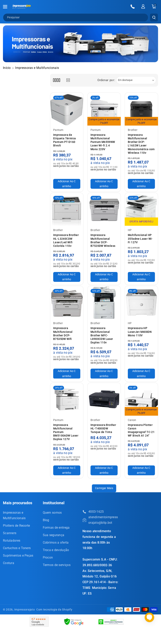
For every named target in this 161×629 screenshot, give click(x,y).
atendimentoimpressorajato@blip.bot (103, 519)
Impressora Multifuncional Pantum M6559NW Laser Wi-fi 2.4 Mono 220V (103, 142)
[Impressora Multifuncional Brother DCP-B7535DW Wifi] (66, 302)
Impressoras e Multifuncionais (14, 515)
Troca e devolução (56, 550)
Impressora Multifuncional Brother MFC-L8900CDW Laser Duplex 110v (102, 335)
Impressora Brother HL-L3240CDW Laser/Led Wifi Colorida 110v (66, 240)
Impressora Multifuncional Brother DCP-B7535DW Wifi (63, 333)
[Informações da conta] (143, 6)
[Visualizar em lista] (68, 80)
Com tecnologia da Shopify (54, 609)
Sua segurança (53, 535)
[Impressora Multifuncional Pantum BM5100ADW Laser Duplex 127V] (66, 399)
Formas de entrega (56, 527)
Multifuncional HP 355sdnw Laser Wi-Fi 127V (140, 238)
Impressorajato (24, 609)
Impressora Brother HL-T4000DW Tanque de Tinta (103, 428)
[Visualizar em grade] (56, 80)
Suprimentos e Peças (18, 555)
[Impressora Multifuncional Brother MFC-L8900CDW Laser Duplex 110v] (104, 302)
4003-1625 (96, 511)
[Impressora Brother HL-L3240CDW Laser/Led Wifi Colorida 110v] (66, 209)
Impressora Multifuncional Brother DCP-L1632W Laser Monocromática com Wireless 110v (141, 143)
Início (7, 68)
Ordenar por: (106, 80)
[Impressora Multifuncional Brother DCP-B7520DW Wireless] (104, 209)
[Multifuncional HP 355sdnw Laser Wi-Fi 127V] (141, 209)
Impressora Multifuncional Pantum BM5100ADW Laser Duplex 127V (65, 432)
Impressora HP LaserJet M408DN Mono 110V (140, 332)
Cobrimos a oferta (56, 542)
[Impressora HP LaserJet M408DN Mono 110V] (141, 302)
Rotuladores (11, 540)
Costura (8, 563)
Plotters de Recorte (16, 525)
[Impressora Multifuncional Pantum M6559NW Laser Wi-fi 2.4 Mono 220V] (104, 109)
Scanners (9, 533)
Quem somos (52, 512)
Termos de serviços (56, 565)
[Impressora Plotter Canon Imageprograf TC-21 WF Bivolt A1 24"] (141, 399)
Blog (46, 520)
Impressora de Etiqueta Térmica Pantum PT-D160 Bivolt (64, 140)
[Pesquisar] (154, 17)
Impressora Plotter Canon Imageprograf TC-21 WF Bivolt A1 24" (141, 430)
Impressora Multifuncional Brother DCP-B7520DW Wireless (103, 240)
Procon (48, 557)
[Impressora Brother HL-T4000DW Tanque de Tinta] (104, 399)
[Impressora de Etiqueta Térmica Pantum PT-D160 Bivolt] (66, 109)
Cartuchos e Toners (17, 548)
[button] (7, 7)
